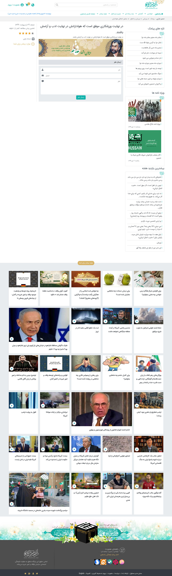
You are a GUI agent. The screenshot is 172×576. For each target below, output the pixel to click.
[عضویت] (29, 574)
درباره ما (117, 573)
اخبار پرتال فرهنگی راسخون (109, 554)
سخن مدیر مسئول (136, 573)
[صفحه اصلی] (37, 574)
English (81, 573)
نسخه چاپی (27, 39)
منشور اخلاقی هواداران (119, 19)
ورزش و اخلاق (135, 19)
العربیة (88, 573)
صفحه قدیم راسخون (87, 13)
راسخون (158, 13)
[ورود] (33, 574)
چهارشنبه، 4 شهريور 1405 (44, 14)
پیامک (152, 19)
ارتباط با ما (125, 573)
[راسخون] (154, 8)
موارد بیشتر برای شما (21, 44)
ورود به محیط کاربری (99, 573)
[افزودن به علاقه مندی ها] (25, 574)
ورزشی (145, 19)
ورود (9, 5)
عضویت (16, 5)
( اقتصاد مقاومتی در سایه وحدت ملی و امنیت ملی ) (22, 14)
